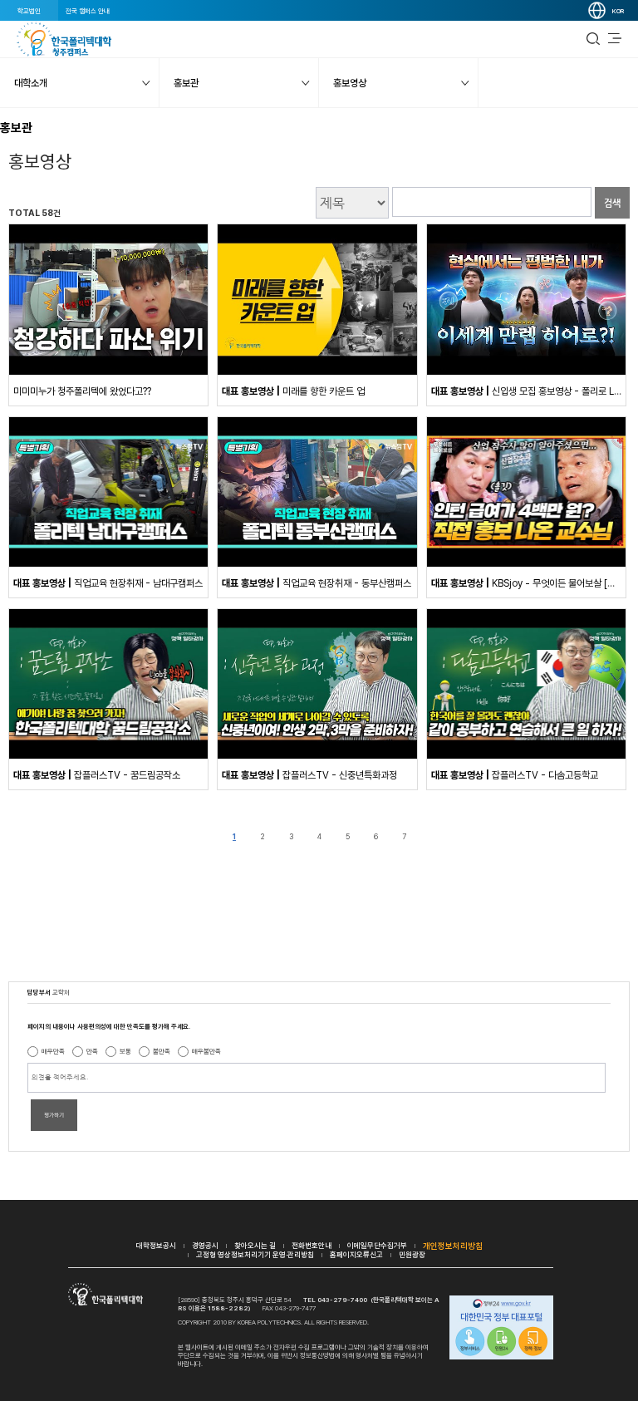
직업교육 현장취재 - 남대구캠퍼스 (108, 583)
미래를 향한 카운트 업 (293, 391)
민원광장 (412, 1254)
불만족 (161, 1051)
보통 (125, 1051)
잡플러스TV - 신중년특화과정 (309, 775)
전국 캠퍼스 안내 (88, 11)
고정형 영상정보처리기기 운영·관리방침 (255, 1254)
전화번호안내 (311, 1245)
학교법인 (29, 11)
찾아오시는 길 (255, 1245)
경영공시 (205, 1245)
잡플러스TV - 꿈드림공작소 (96, 775)
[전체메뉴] (614, 39)
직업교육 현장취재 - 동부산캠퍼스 (316, 583)
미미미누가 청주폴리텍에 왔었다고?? (82, 391)
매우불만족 (206, 1051)
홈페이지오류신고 (356, 1254)
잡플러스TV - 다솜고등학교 (514, 775)
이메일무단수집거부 (377, 1245)
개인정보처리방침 (453, 1246)
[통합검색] (593, 39)
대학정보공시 (156, 1245)
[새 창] (108, 371)
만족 (92, 1051)
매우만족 (53, 1051)
